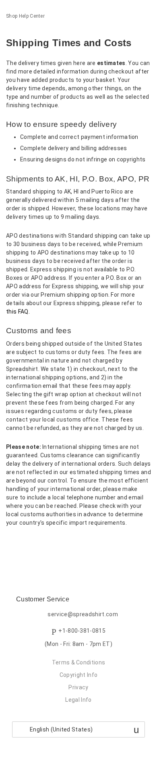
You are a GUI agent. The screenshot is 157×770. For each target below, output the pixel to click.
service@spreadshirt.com (83, 614)
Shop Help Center (25, 16)
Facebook (12, 544)
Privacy (78, 687)
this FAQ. (18, 311)
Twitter (26, 544)
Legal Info (78, 700)
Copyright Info (78, 675)
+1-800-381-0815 (81, 631)
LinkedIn (40, 544)
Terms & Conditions (78, 662)
